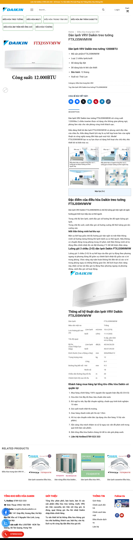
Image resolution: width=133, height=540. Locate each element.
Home (71, 32)
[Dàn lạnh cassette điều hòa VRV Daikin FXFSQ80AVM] (119, 465)
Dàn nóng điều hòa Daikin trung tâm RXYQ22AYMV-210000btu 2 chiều (65, 480)
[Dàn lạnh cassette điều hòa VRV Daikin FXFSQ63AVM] (40, 465)
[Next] (131, 469)
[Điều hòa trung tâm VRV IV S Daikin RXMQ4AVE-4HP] (14, 461)
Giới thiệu (97, 501)
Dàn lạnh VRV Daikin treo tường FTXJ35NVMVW (89, 87)
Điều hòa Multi (34, 19)
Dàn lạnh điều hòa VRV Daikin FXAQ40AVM (90, 480)
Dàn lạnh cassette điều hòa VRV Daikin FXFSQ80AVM (118, 480)
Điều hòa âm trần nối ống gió (18, 27)
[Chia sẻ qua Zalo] (77, 101)
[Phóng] (5, 90)
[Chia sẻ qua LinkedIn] (102, 101)
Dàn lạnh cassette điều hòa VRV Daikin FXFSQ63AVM (39, 480)
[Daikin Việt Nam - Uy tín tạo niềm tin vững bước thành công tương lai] (13, 10)
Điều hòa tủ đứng (44, 27)
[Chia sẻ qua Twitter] (83, 101)
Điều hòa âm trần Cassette (84, 19)
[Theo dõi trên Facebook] (117, 515)
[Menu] (32, 10)
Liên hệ (96, 527)
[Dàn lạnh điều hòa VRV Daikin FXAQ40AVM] (93, 465)
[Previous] (2, 469)
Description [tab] (73, 112)
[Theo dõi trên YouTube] (122, 515)
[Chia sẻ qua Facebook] (70, 101)
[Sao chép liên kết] (108, 101)
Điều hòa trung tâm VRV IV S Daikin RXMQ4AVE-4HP (13, 472)
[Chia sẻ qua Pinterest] (95, 101)
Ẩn (103, 191)
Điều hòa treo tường (13, 19)
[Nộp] (103, 10)
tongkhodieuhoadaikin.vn (25, 509)
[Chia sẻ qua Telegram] (89, 101)
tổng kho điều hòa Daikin (112, 384)
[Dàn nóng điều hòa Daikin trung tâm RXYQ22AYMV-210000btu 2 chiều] (66, 465)
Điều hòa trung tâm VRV (56, 19)
